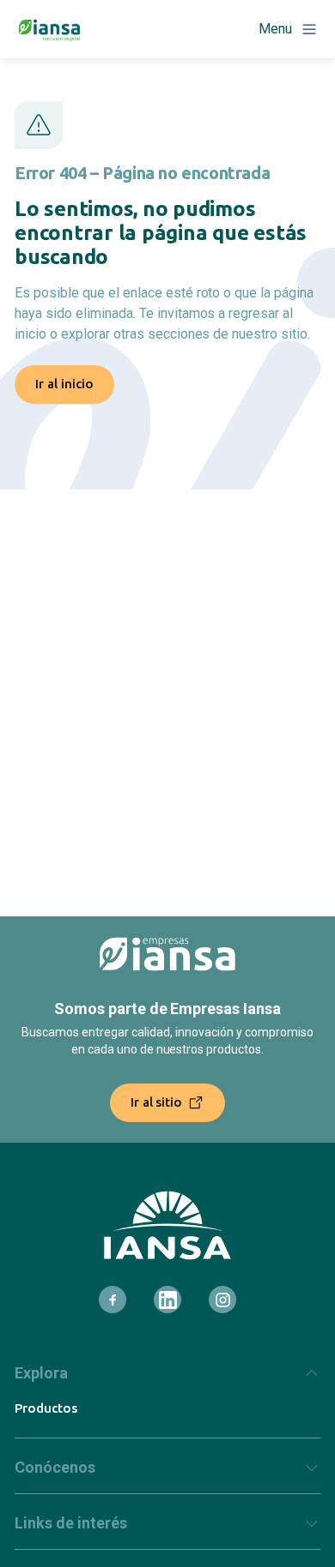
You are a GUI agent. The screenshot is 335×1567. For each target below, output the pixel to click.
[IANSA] (167, 1225)
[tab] (167, 1380)
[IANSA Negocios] (49, 29)
